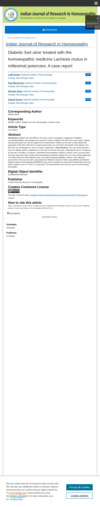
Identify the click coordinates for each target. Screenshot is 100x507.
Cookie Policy (16, 499)
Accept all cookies (79, 487)
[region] (50, 491)
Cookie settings (17, 496)
